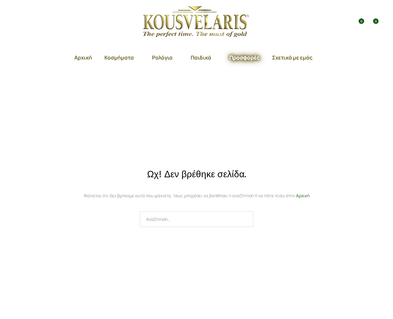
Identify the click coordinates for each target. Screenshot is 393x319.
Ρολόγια (162, 57)
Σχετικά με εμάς (292, 57)
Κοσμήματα (119, 57)
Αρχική (83, 57)
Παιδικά (201, 57)
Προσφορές (244, 57)
